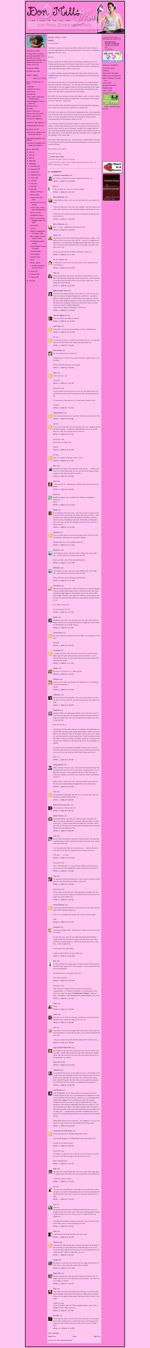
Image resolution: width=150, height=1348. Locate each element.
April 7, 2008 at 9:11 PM (63, 1255)
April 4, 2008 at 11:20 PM (64, 268)
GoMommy (56, 695)
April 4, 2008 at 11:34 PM (64, 321)
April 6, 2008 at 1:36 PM (63, 1009)
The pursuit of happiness (34, 118)
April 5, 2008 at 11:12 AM (64, 545)
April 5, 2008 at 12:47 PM (64, 563)
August (33, 178)
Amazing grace (35, 254)
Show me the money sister (35, 113)
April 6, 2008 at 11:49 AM (64, 980)
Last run (32, 228)
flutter (55, 373)
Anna (54, 481)
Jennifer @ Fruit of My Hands (62, 1131)
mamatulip (56, 927)
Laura (55, 1003)
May (32, 186)
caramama (56, 1070)
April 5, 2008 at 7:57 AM (63, 408)
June (32, 183)
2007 (31, 281)
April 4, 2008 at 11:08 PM (64, 219)
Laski (55, 836)
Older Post (97, 1336)
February (34, 274)
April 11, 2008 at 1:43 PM (64, 1328)
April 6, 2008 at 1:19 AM (63, 871)
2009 (31, 161)
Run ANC (56, 1315)
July (32, 180)
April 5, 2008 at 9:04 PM (63, 800)
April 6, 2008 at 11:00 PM (64, 1085)
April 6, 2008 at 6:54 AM (63, 900)
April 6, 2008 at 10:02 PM (64, 1065)
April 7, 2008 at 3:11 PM (63, 1164)
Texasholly (56, 650)
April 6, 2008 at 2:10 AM (63, 884)
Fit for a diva (34, 225)
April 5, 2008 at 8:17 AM (63, 434)
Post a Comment (53, 1333)
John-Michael (57, 1090)
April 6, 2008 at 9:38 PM (63, 1022)
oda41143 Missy (58, 413)
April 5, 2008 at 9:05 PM (63, 811)
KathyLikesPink (58, 765)
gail (54, 186)
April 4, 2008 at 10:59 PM (64, 181)
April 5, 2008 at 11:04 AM (64, 527)
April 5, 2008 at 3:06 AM (63, 368)
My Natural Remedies (109, 85)
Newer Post (52, 1336)
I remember (30, 87)
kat (54, 424)
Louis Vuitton (107, 83)
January (33, 277)
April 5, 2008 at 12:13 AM (64, 332)
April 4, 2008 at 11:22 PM (64, 286)
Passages (30, 108)
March (33, 271)
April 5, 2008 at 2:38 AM (63, 345)
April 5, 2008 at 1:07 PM (63, 612)
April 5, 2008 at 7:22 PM (63, 674)
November (34, 169)
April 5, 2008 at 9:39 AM (63, 489)
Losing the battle (35, 251)
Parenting (106, 71)
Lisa (54, 1204)
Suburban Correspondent (61, 175)
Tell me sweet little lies (34, 116)
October (33, 172)
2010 (31, 158)
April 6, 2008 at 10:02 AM (64, 956)
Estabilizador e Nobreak (81, 993)
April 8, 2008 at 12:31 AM (64, 1268)
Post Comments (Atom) (64, 1340)
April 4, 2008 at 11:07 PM (64, 192)
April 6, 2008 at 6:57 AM (63, 922)
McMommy (56, 550)
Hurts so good (34, 194)
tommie (55, 235)
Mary (54, 466)
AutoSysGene (57, 633)
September (34, 175)
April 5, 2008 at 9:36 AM (63, 476)
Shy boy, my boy (35, 212)
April (32, 189)
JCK (54, 1027)
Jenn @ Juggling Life (60, 315)
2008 (31, 164)
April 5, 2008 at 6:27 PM (63, 663)
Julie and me (31, 91)
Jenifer (55, 1014)
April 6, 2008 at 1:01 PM (63, 998)
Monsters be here (32, 106)
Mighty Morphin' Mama (60, 290)
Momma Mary (57, 350)
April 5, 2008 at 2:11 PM (63, 628)
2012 (31, 152)
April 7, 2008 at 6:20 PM (63, 1226)
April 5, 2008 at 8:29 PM (63, 705)
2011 (31, 155)
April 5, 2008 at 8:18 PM (63, 690)
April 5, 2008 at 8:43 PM (63, 760)
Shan (54, 1231)
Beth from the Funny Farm (61, 805)
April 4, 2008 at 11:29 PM (64, 310)
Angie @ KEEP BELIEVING (62, 1047)
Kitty (54, 961)
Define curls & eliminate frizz (112, 75)
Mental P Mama (58, 816)
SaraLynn (56, 679)
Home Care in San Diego (110, 73)
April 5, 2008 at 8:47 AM (63, 461)
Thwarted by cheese (36, 215)
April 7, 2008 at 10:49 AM (64, 1126)
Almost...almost (35, 263)
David (55, 494)
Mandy (55, 510)
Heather (55, 668)
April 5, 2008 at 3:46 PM (63, 645)
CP (54, 337)
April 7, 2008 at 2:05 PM (63, 1146)
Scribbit (55, 1260)
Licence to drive (35, 257)
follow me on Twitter (39, 78)
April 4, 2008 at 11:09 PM (64, 230)
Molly (55, 1169)
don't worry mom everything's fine (80, 162)
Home (32, 260)
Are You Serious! (58, 259)
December (34, 166)
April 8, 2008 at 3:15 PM (63, 1284)
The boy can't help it (36, 192)
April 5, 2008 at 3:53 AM (63, 383)
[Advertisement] (112, 118)
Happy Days (57, 1273)
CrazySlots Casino (109, 68)
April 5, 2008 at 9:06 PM (63, 831)
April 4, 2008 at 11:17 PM (64, 255)
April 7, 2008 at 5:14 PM (63, 1199)
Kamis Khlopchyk (58, 197)
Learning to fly (31, 94)
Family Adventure (58, 905)
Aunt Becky (57, 586)
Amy (54, 791)
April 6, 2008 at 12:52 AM (64, 858)
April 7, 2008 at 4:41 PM (63, 1181)
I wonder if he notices (33, 89)
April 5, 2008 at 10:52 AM (64, 505)
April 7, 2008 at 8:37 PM (63, 1237)
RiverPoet (56, 710)
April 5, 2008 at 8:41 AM (63, 450)
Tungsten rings (107, 88)
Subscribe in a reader (109, 93)
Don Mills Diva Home (33, 71)
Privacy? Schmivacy (33, 111)
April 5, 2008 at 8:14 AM (63, 419)
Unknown (56, 532)
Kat (54, 1186)
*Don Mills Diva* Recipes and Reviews (112, 43)
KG (54, 455)
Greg (54, 1289)
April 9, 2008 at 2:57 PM (63, 1310)
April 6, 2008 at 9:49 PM (63, 1042)
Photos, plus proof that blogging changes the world (37, 220)
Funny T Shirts (107, 90)
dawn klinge (57, 326)
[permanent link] (56, 157)
